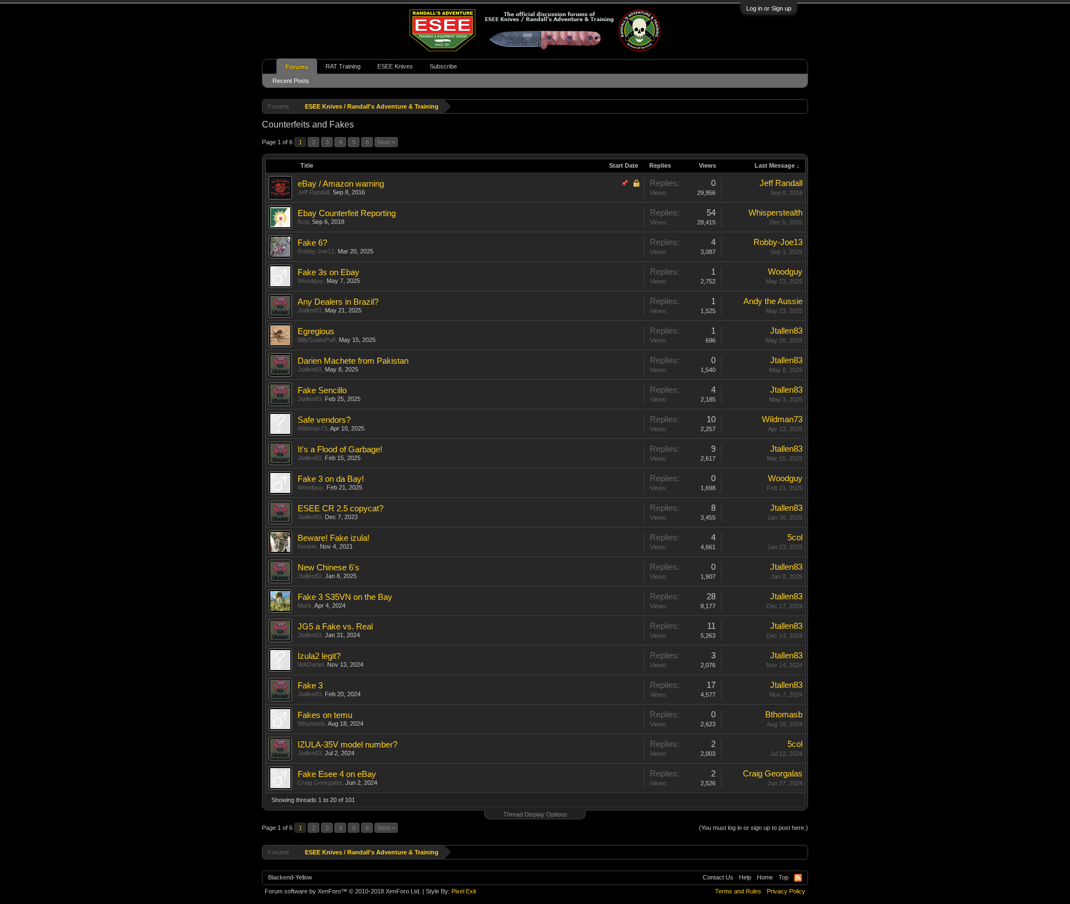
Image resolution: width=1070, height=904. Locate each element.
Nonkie (307, 546)
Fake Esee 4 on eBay (337, 774)
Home (765, 877)
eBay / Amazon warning (341, 183)
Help (745, 877)
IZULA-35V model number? (347, 744)
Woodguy (310, 280)
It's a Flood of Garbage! (340, 449)
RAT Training (343, 66)
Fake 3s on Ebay (328, 272)
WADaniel (311, 664)
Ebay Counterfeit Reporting (347, 213)
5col (303, 221)
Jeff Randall (313, 192)
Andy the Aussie (772, 301)
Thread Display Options (535, 814)
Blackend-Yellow (290, 877)
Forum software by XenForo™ (343, 891)
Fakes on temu (325, 715)
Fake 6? (312, 242)
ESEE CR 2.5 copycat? (340, 508)
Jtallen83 (310, 310)
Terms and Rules (738, 891)
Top (784, 877)
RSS (798, 878)
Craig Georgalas (320, 782)
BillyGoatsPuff (316, 339)
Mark (305, 605)
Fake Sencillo (322, 390)
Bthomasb (311, 723)
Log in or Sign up (768, 8)
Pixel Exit (463, 891)
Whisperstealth (775, 212)
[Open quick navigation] (801, 106)
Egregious (316, 331)
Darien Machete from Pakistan (353, 360)
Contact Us (718, 877)
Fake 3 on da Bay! (331, 479)
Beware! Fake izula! (333, 538)
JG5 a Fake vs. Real (335, 626)
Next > (386, 142)
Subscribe (443, 66)
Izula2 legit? (319, 656)
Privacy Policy (786, 891)
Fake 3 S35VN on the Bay (345, 597)
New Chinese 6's (328, 567)
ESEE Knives (395, 66)
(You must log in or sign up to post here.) (753, 827)
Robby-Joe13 (316, 251)
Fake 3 (310, 685)
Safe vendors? (324, 420)
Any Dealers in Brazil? (338, 301)
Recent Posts (291, 80)
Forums (296, 66)
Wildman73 (312, 428)
